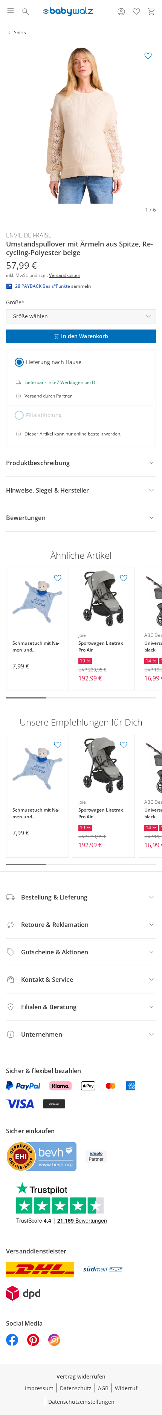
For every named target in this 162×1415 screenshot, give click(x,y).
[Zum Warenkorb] (151, 11)
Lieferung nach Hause (53, 362)
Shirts (20, 32)
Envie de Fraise (29, 235)
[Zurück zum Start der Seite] (154, 1362)
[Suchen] (25, 11)
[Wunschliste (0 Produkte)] (136, 11)
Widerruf (126, 1388)
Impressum (39, 1388)
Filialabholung (44, 415)
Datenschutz (76, 1388)
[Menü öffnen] (10, 11)
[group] (81, 123)
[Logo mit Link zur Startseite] (68, 11)
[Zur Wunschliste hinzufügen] (148, 56)
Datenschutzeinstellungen (81, 1401)
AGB (103, 1388)
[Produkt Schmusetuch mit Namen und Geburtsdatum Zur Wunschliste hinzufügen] (58, 578)
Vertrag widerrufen (81, 1376)
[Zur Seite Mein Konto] (121, 11)
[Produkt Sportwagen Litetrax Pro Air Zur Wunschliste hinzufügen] (123, 578)
